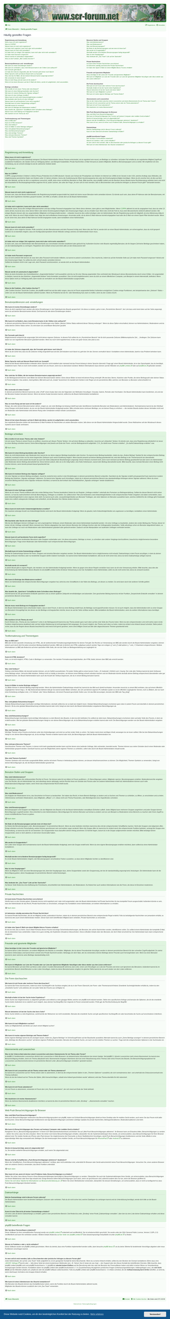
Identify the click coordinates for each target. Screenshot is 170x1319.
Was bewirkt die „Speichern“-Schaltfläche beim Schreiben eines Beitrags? (28, 109)
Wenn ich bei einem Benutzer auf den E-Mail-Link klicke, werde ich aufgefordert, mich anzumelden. (36, 82)
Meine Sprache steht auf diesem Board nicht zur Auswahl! (23, 74)
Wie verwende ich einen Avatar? (15, 78)
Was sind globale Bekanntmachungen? (17, 129)
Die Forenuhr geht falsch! (13, 69)
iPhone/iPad (102, 1138)
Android (115, 1138)
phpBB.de (142, 366)
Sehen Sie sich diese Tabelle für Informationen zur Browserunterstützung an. (32, 1181)
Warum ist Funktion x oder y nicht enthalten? (101, 140)
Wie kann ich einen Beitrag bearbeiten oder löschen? (22, 91)
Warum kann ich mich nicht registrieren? (18, 46)
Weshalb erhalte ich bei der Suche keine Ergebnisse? (104, 88)
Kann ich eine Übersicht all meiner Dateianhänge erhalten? (105, 131)
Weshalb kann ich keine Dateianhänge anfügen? (20, 103)
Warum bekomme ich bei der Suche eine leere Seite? (104, 90)
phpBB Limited (125, 366)
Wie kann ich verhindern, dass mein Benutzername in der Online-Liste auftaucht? (31, 67)
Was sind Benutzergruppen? (96, 46)
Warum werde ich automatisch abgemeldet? (19, 56)
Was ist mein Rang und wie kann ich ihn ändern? (20, 80)
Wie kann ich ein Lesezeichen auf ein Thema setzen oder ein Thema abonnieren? (113, 103)
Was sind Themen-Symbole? (14, 137)
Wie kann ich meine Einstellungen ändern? (18, 65)
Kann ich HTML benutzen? (13, 123)
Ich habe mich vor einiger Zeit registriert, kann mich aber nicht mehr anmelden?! (30, 52)
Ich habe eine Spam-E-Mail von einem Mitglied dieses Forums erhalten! (109, 67)
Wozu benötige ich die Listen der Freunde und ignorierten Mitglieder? (109, 75)
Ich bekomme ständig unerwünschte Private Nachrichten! (105, 65)
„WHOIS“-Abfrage (11, 1263)
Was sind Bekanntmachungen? (15, 131)
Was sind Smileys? (11, 125)
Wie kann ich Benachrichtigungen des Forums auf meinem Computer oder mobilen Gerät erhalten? (118, 116)
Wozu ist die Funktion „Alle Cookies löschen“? (20, 58)
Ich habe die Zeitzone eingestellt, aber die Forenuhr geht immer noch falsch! (29, 72)
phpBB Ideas (108, 1247)
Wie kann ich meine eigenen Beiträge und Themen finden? (105, 94)
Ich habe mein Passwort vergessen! (16, 54)
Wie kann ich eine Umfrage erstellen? (17, 95)
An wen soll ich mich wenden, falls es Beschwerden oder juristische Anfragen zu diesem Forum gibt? (119, 142)
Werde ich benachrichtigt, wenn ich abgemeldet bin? (103, 118)
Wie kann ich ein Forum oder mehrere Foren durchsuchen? (106, 86)
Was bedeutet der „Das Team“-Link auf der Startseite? (104, 56)
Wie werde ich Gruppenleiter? (96, 50)
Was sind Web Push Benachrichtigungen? (100, 114)
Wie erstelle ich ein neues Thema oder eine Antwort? (22, 89)
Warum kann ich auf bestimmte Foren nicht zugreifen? (22, 101)
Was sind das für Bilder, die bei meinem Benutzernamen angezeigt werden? (29, 76)
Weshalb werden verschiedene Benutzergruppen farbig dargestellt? (108, 52)
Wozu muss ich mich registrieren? (16, 42)
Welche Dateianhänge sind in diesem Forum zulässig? (104, 129)
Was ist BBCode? (10, 120)
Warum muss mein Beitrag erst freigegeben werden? (22, 111)
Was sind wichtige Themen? (14, 133)
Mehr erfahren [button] (97, 1314)
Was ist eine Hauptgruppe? (95, 54)
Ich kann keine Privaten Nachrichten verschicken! (103, 63)
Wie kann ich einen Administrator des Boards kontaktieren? (105, 144)
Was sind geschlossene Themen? (16, 135)
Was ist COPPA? (10, 44)
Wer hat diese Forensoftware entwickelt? (100, 138)
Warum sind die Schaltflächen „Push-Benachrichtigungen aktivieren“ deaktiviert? (112, 120)
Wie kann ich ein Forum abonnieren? (98, 105)
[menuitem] (7, 25)
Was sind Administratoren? (95, 42)
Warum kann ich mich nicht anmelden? (17, 50)
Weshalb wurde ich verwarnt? (14, 105)
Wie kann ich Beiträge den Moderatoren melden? (20, 107)
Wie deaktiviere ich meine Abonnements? (100, 107)
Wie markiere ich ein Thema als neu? (17, 113)
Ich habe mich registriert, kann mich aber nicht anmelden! (23, 48)
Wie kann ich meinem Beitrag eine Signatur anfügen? (22, 93)
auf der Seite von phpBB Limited (68, 1235)
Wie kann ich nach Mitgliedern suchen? (99, 92)
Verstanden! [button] (155, 1314)
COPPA (123, 209)
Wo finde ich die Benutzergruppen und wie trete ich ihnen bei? (106, 48)
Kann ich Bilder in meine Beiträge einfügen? (19, 127)
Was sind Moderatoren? (94, 44)
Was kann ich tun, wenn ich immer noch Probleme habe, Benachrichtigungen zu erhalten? (115, 122)
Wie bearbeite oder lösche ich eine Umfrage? (19, 99)
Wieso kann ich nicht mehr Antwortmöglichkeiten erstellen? (24, 97)
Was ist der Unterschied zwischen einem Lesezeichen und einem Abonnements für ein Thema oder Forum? (121, 101)
